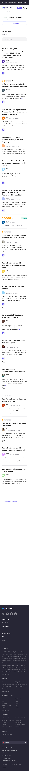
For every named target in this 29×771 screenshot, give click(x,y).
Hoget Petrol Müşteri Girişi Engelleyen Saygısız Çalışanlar (14, 652)
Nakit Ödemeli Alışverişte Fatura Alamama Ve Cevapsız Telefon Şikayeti (14, 669)
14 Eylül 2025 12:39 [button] (9, 118)
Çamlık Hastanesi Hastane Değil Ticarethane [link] (14, 425)
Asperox (4, 722)
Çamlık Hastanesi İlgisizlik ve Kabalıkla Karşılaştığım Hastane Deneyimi (13, 265)
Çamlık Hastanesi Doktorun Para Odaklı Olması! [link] (14, 470)
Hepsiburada (18, 699)
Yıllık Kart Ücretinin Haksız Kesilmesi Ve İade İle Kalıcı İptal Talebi (14, 660)
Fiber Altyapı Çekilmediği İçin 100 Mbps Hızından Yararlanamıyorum (14, 663)
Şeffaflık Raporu (6, 633)
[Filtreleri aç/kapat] (26, 34)
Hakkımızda (5, 619)
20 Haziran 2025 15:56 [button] (10, 222)
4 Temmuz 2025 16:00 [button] (10, 199)
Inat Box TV (18, 722)
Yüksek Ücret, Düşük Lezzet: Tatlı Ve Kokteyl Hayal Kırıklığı (14, 671)
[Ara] (23, 8)
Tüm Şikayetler (5, 674)
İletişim (4, 640)
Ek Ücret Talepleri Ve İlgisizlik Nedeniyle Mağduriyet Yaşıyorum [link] (14, 85)
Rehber (4, 630)
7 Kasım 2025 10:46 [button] (9, 91)
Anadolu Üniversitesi (20, 724)
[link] (3, 308)
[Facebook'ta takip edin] (11, 613)
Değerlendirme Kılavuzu (8, 760)
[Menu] (26, 8)
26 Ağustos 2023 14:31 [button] (10, 476)
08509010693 (5, 718)
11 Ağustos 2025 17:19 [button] (10, 169)
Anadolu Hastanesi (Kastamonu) (8, 684)
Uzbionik (4, 724)
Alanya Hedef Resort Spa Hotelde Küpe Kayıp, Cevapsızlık (14, 658)
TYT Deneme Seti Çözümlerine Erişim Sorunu (13, 667)
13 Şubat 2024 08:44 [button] (10, 430)
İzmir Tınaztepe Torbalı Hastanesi (21, 686)
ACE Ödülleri (5, 626)
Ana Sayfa (4, 11)
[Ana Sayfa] (7, 8)
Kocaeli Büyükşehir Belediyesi (8, 720)
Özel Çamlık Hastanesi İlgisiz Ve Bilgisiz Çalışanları (14, 400)
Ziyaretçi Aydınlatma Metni (9, 750)
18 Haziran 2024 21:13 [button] (10, 405)
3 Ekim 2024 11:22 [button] (9, 347)
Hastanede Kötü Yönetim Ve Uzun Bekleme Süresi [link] (12, 316)
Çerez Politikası (6, 758)
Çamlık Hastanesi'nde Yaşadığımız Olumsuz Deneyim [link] (13, 370)
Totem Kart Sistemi (20, 718)
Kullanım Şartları (6, 753)
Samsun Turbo (18, 726)
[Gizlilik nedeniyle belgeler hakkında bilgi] (3, 73)
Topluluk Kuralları (6, 755)
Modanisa (4, 699)
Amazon (17, 707)
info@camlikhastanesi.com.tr (12, 501)
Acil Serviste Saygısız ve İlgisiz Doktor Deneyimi (13, 342)
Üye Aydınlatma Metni (8, 747)
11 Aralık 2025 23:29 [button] (9, 62)
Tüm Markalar (5, 688)
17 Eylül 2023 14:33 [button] (9, 454)
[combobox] (14, 39)
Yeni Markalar (5, 691)
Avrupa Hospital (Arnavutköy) (8, 686)
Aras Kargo (4, 703)
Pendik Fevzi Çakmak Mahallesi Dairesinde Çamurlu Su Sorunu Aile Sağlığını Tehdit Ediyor (14, 654)
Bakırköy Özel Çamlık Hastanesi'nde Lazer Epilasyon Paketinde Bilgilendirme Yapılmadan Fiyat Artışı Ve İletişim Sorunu (13, 53)
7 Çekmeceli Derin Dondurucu (8, 734)
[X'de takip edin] (3, 613)
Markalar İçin (5, 623)
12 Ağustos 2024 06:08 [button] (10, 376)
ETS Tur (17, 705)
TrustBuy (4, 767)
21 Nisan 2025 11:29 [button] (9, 272)
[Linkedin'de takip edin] (15, 613)
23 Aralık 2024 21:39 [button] (9, 321)
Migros (16, 703)
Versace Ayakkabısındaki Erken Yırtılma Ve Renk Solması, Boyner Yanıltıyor (14, 665)
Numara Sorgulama (6, 705)
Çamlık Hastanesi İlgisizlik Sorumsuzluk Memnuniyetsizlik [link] (14, 449)
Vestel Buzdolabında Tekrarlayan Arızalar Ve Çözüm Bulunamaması (14, 656)
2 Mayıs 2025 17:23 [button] (9, 242)
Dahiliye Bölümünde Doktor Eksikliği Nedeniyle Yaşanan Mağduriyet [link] (12, 139)
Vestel (16, 701)
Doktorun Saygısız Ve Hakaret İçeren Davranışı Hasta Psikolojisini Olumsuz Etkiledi (13, 193)
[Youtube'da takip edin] (7, 613)
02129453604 (18, 720)
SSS (3, 637)
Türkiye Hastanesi (19, 682)
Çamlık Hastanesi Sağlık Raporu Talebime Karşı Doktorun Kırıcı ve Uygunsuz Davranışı (14, 112)
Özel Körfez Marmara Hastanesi (21, 684)
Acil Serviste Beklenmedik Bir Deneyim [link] (13, 287)
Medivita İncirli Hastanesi (8, 682)
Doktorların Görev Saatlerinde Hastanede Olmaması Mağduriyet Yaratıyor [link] (14, 163)
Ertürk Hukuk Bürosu (7, 726)
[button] (7, 81)
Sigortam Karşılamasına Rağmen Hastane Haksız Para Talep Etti (14, 237)
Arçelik (3, 701)
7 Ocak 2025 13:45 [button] (9, 293)
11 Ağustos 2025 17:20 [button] (10, 146)
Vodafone (4, 707)
